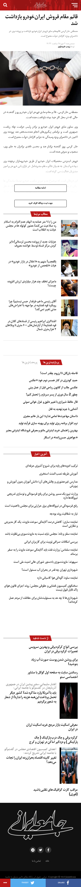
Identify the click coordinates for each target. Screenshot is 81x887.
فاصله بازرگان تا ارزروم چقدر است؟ (58, 373)
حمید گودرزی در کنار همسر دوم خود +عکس (53, 380)
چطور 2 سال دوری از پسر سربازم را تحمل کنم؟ (52, 394)
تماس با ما (36, 861)
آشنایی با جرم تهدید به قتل (63, 409)
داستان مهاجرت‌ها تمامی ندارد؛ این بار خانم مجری (50, 416)
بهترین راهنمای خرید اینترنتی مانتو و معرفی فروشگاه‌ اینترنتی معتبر (42, 430)
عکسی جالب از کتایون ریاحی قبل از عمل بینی (52, 387)
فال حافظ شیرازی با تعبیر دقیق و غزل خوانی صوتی (50, 402)
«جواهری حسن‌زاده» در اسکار (61, 437)
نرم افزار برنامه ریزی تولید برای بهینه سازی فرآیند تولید (48, 423)
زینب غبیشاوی (64, 46)
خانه (47, 861)
